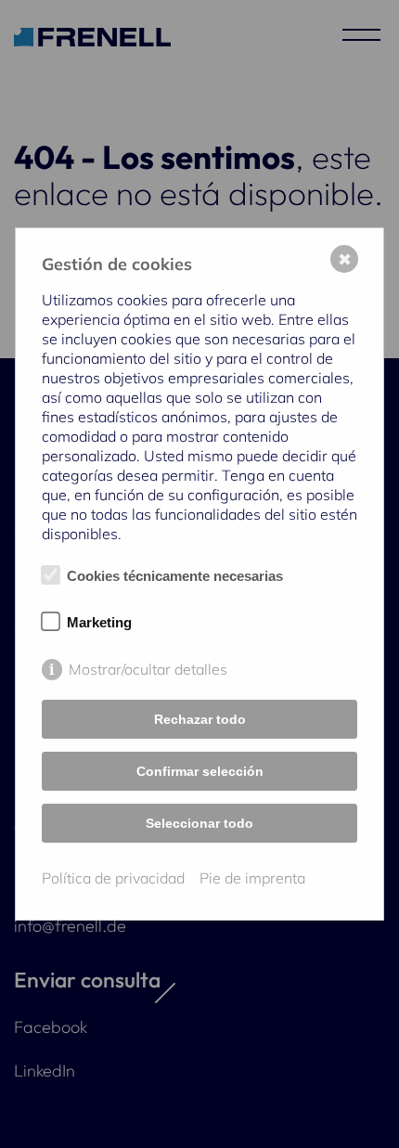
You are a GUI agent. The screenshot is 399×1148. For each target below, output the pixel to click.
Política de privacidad (113, 878)
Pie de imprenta (252, 878)
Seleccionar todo (199, 823)
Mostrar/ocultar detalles (148, 669)
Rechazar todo (200, 719)
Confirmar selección (200, 771)
